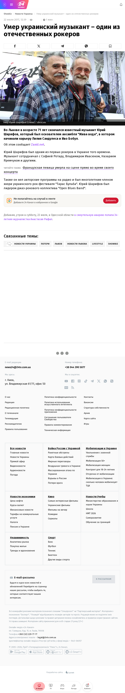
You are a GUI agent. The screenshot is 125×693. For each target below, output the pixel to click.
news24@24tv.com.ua (18, 367)
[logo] (21, 4)
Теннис (52, 550)
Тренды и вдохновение (22, 550)
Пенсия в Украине (19, 526)
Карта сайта (90, 419)
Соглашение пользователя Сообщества (57, 418)
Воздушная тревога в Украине (64, 466)
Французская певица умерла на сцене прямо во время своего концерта (59, 170)
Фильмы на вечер (57, 509)
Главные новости (19, 452)
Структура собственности (96, 408)
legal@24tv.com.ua (47, 637)
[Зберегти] (110, 46)
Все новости (18, 448)
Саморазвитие (93, 518)
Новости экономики (22, 496)
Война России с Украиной (64, 448)
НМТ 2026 (91, 513)
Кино (51, 496)
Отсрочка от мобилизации (100, 474)
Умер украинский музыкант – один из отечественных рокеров (67, 14)
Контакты (88, 397)
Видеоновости (18, 466)
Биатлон (52, 555)
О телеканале (11, 413)
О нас (7, 397)
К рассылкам (103, 579)
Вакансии (88, 402)
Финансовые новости (21, 509)
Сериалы (52, 518)
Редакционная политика (17, 408)
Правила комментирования (58, 425)
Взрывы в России (57, 478)
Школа (89, 509)
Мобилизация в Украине (101, 448)
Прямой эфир (17, 461)
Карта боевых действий (60, 457)
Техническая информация (57, 430)
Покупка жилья (18, 546)
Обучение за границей (98, 522)
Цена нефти (16, 501)
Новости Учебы (95, 496)
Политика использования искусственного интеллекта (58, 403)
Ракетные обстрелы (58, 452)
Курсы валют (17, 505)
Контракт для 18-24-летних (100, 469)
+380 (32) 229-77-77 (27, 634)
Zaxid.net (37, 144)
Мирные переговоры (59, 461)
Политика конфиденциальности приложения (60, 411)
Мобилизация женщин (98, 465)
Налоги (14, 522)
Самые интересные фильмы (63, 501)
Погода (14, 474)
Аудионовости (17, 470)
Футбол (52, 546)
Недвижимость (19, 537)
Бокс (50, 541)
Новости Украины (24, 14)
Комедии (52, 514)
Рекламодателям (13, 424)
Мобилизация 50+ (95, 460)
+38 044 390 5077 (75, 367)
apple (36, 652)
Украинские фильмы (59, 505)
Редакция (9, 402)
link (66, 381)
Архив (87, 413)
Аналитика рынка (19, 541)
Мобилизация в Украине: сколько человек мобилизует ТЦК (101, 482)
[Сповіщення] (121, 5)
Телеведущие (11, 419)
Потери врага (55, 483)
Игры (86, 424)
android (18, 652)
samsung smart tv (73, 652)
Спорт (52, 537)
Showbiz (8, 14)
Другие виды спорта (59, 559)
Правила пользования (16, 429)
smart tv (54, 652)
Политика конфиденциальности (60, 397)
